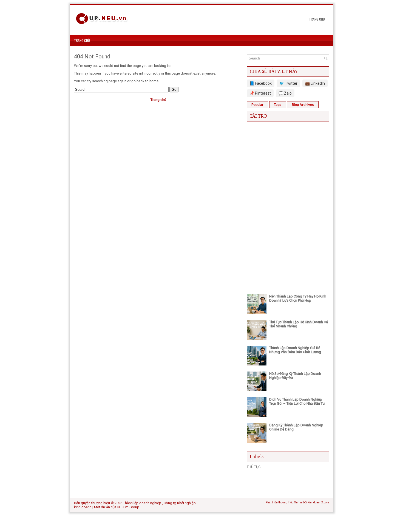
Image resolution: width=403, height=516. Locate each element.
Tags (277, 105)
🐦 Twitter (288, 83)
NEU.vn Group (128, 507)
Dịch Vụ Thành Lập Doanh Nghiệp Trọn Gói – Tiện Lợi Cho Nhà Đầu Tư (297, 401)
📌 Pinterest (260, 93)
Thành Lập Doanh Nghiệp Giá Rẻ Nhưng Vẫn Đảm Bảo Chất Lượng (295, 350)
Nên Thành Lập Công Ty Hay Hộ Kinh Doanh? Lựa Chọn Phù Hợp (297, 298)
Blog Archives (303, 105)
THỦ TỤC (253, 467)
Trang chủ (317, 19)
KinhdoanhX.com (318, 502)
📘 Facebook (260, 83)
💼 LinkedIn (315, 83)
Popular (257, 105)
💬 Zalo (285, 93)
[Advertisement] (288, 206)
